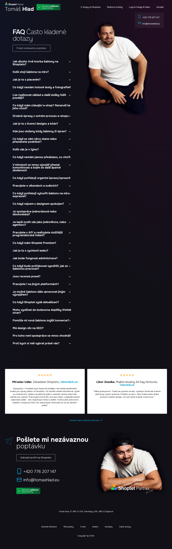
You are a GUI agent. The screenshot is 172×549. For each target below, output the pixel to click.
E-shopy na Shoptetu (91, 7)
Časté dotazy (125, 527)
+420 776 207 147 (151, 17)
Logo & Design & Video (139, 7)
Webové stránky (115, 7)
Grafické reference (49, 527)
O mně (83, 527)
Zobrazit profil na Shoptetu (35, 457)
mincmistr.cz (69, 382)
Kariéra (95, 527)
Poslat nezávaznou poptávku (31, 48)
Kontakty (108, 527)
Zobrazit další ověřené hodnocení (84, 420)
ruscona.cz (127, 385)
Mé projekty (69, 527)
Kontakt (160, 7)
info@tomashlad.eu (151, 23)
